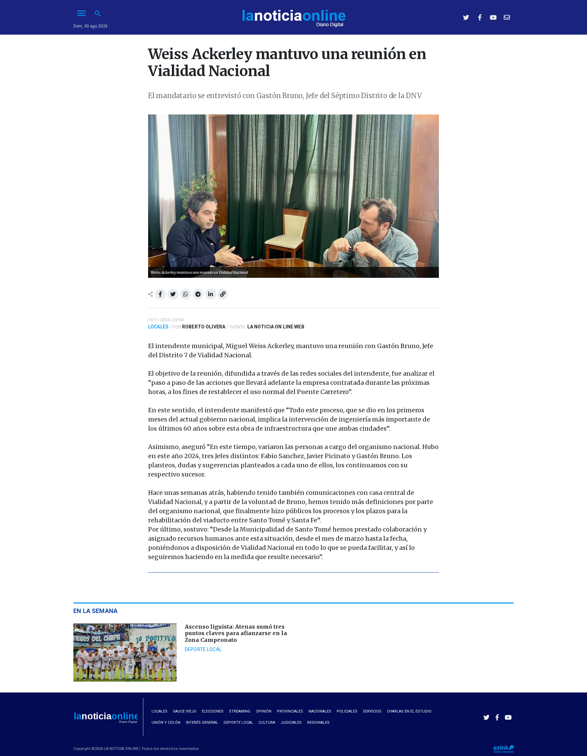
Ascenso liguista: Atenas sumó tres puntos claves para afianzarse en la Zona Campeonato (236, 633)
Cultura (267, 722)
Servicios (372, 711)
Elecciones (213, 711)
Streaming (239, 711)
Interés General (202, 722)
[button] (98, 13)
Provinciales (290, 711)
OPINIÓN (263, 711)
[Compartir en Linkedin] (210, 294)
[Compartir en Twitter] (172, 294)
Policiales (347, 711)
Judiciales (291, 722)
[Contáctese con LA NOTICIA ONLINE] (506, 17)
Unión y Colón (166, 722)
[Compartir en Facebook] (160, 294)
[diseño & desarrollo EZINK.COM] (504, 748)
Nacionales (319, 711)
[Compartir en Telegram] (198, 294)
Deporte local (203, 649)
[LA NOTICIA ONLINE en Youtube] (493, 17)
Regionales (318, 722)
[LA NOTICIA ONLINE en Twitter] (466, 17)
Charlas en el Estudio (409, 711)
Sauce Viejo (184, 711)
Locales (158, 326)
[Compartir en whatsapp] (185, 294)
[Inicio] (293, 16)
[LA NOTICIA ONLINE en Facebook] (479, 17)
